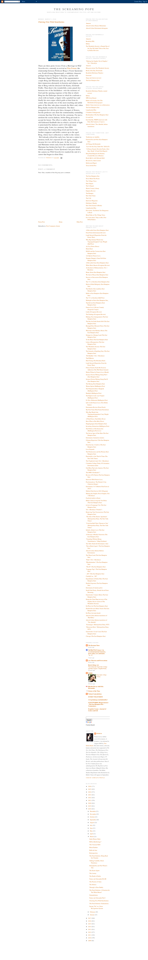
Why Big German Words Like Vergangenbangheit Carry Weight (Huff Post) (96, 242)
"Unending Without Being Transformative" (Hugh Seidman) (96, 540)
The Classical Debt (94, 845)
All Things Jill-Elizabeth (93, 144)
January (92, 915)
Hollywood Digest (91, 163)
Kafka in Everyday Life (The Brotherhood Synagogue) (94, 101)
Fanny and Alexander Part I (97, 898)
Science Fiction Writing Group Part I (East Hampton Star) (96, 376)
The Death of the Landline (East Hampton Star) (95, 290)
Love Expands (90, 449)
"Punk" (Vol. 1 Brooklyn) (93, 560)
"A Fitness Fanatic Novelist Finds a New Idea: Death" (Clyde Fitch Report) (97, 150)
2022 (90, 798)
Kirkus (88, 44)
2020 (90, 803)
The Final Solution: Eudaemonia (99, 903)
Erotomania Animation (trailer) (95, 438)
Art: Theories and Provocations (97, 660)
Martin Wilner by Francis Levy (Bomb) (97, 372)
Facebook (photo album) (93, 498)
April (91, 834)
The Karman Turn (93, 645)
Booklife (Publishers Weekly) (94, 73)
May (91, 831)
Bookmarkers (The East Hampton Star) (97, 115)
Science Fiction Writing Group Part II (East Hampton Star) (97, 380)
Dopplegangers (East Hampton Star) (96, 424)
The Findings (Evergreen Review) (96, 314)
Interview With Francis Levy (94, 479)
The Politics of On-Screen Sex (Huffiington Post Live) (94, 430)
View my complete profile (95, 777)
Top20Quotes (90, 358)
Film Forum (71, 68)
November (93, 814)
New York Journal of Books (94, 205)
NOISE (90, 673)
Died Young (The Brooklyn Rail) (95, 361)
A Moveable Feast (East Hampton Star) (97, 230)
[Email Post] (61, 157)
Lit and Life (89, 117)
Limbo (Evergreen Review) (94, 312)
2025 (90, 789)
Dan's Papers (89, 183)
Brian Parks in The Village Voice (95, 215)
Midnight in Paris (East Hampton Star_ (97, 300)
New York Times (91, 196)
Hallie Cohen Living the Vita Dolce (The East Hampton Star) (96, 502)
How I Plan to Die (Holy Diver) (95, 421)
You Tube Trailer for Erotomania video (97, 544)
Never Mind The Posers (93, 178)
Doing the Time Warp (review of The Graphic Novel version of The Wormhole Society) (96, 601)
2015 (90, 924)
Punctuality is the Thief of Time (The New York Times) (97, 457)
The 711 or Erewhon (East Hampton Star (97, 282)
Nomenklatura (93, 895)
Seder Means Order (94, 839)
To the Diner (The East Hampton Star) (97, 340)
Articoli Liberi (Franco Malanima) (96, 26)
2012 (90, 932)
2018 (90, 809)
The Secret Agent (94, 870)
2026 (90, 786)
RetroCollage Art (93, 665)
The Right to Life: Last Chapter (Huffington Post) (95, 397)
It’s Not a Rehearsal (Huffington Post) (97, 400)
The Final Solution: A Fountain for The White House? (99, 891)
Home (60, 222)
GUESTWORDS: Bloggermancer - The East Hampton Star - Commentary (98, 704)
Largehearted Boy (91, 110)
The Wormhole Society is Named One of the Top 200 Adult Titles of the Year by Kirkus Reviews (97, 48)
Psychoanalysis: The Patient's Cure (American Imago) (96, 483)
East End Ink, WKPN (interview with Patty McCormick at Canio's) (96, 121)
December (93, 811)
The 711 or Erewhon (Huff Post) (95, 298)
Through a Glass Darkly (96, 887)
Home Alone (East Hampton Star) (95, 272)
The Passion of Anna (95, 882)
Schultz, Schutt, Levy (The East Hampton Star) (95, 531)
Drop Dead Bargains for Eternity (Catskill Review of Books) (95, 155)
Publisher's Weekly (91, 203)
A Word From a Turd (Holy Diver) (95, 419)
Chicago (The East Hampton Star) (96, 636)
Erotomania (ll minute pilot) (94, 588)
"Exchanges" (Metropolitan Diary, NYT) (97, 625)
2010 (90, 938)
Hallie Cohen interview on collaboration (98, 105)
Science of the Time (94, 691)
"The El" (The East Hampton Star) (96, 567)
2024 (90, 792)
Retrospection (93, 853)
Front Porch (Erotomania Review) (96, 233)
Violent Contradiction (95, 694)
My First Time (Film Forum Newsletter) (97, 410)
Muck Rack (89, 249)
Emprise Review (90, 191)
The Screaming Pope (74, 9)
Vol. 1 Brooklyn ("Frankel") (94, 510)
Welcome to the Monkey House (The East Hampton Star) (96, 332)
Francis (99, 733)
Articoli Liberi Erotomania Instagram (97, 28)
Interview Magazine (92, 201)
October (92, 817)
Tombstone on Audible (92, 137)
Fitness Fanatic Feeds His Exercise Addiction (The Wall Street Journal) (97, 369)
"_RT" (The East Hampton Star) (95, 574)
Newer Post (41, 222)
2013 (90, 929)
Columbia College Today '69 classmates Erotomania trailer (97, 464)
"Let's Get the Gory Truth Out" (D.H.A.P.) (98, 146)
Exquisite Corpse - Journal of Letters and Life (97, 710)
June (91, 828)
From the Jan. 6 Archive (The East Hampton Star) (96, 446)
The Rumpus (89, 193)
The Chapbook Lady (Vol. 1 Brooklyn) (97, 461)
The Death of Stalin (95, 876)
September (93, 820)
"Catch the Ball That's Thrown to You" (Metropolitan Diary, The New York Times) (97, 525)
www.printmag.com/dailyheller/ (98, 700)
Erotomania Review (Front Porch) (96, 407)
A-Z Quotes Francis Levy (93, 256)
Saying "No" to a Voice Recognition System (96, 907)
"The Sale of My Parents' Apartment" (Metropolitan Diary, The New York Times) (97, 519)
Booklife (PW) (90, 41)
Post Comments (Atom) (53, 226)
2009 (90, 941)
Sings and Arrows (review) (93, 78)
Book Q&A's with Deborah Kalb (95, 158)
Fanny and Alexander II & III (97, 879)
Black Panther (93, 847)
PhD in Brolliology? (95, 842)
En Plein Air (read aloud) (93, 613)
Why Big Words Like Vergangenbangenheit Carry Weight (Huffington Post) (97, 414)
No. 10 (90, 655)
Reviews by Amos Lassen (93, 160)
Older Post (80, 222)
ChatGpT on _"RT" (91, 576)
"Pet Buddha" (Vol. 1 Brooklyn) (95, 356)
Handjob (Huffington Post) (93, 393)
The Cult (88, 198)
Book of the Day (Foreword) (94, 71)
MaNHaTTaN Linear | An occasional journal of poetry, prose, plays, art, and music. (97, 651)
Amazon (88, 23)
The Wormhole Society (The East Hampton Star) (95, 348)
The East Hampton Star (92, 80)
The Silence (92, 884)
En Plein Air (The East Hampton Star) (97, 606)
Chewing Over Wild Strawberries (99, 901)
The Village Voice (91, 181)
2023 (90, 795)
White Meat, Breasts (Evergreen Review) (98, 265)
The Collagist (90, 186)
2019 (90, 806)
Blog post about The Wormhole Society (97, 68)
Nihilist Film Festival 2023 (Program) (97, 491)
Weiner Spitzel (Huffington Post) (95, 386)
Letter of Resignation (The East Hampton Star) (95, 343)
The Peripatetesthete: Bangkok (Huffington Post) (95, 390)
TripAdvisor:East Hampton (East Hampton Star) (95, 304)
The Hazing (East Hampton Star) (95, 384)
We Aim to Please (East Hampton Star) (97, 275)
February (92, 912)
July (91, 825)
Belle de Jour (93, 850)
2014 (90, 927)
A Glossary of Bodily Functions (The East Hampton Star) (96, 536)
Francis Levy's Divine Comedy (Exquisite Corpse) (95, 308)
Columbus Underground (93, 112)
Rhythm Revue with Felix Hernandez (95, 687)
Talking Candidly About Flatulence (96, 862)
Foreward (88, 75)
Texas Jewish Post (91, 165)
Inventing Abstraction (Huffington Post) (97, 426)
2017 (90, 918)
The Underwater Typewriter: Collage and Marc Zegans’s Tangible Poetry (97, 667)
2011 (90, 935)
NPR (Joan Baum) (91, 98)
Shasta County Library (92, 188)
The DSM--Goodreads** (93, 472)
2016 (90, 921)
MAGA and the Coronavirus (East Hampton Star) (96, 252)
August (92, 822)
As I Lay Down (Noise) (92, 246)
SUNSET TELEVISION (95, 697)
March (92, 836)
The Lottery (92, 873)
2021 (90, 800)
